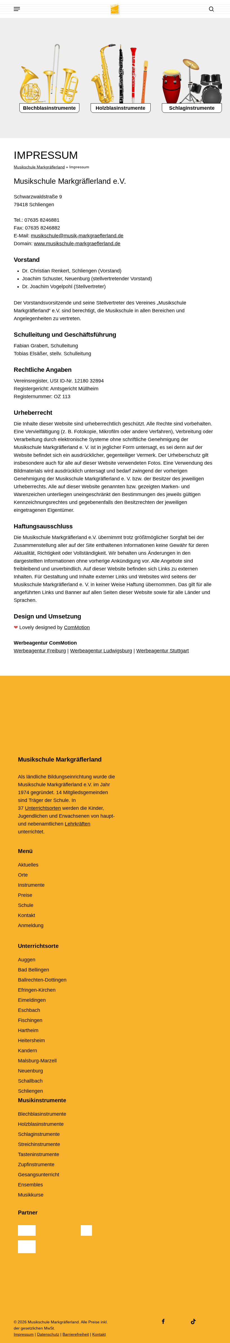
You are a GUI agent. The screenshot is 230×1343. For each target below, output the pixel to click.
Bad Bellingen (33, 970)
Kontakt (26, 915)
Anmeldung (30, 925)
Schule (25, 905)
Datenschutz (48, 1334)
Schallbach (30, 1081)
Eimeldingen (32, 1000)
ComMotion (77, 627)
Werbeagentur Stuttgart (162, 651)
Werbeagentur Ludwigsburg (101, 651)
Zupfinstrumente (36, 1164)
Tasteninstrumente (38, 1154)
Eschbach (29, 1010)
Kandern (27, 1050)
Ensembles (30, 1185)
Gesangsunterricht (38, 1174)
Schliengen (30, 1091)
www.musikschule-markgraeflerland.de (77, 243)
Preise (25, 895)
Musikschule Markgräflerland (39, 167)
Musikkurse (30, 1195)
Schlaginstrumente (39, 1134)
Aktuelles (28, 865)
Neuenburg (30, 1071)
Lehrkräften (77, 824)
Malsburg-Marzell (37, 1061)
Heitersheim (31, 1040)
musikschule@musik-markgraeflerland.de (77, 236)
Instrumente (31, 885)
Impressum (24, 1334)
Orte (23, 875)
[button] (17, 9)
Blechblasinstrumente (42, 1114)
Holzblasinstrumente (41, 1124)
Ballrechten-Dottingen (42, 980)
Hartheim (28, 1030)
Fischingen (30, 1020)
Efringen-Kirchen (37, 990)
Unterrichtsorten (43, 808)
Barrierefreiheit (76, 1334)
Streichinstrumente (39, 1144)
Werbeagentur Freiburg (40, 651)
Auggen (26, 959)
